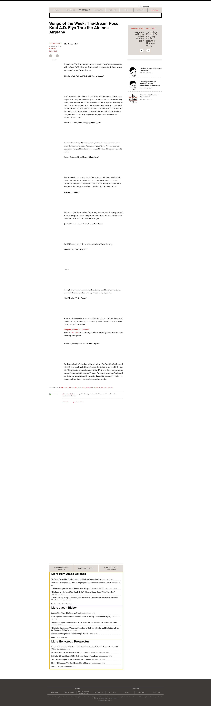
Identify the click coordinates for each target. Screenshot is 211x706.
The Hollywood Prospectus (84, 10)
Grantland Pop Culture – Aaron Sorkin (149, 96)
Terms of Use (51, 697)
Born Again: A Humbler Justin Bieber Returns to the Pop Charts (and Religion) (81, 616)
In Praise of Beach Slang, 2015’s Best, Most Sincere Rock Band (75, 656)
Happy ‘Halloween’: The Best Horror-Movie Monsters (71, 663)
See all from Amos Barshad (61, 604)
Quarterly (140, 10)
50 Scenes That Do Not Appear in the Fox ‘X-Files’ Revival (73, 652)
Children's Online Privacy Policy (87, 697)
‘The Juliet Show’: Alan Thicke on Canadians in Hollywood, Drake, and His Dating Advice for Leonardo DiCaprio (85, 629)
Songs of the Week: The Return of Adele (66, 613)
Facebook (50, 55)
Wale (111, 388)
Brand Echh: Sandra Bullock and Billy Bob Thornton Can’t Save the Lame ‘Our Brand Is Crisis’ (85, 647)
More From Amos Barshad (61, 568)
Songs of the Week (93, 388)
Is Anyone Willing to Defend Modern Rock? (139, 36)
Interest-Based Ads (101, 697)
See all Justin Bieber (59, 637)
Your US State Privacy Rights (70, 697)
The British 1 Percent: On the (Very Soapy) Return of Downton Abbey (152, 38)
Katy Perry (73, 388)
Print (54, 60)
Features (56, 10)
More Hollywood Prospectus (111, 568)
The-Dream (105, 388)
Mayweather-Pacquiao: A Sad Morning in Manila (70, 633)
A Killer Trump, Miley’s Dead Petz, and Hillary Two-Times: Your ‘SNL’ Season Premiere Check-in (84, 598)
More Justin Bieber (86, 568)
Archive (65, 402)
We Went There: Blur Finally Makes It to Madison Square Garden (76, 579)
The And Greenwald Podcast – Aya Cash (151, 69)
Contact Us (149, 697)
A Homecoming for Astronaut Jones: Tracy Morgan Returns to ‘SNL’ (77, 588)
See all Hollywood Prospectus (63, 667)
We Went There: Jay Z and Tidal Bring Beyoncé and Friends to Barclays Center (81, 582)
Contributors (98, 10)
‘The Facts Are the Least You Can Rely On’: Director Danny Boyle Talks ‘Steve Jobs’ (83, 592)
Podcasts (112, 10)
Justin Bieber (55, 43)
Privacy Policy (58, 697)
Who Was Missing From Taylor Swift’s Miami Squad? (71, 659)
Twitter (57, 55)
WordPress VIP (109, 700)
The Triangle (70, 10)
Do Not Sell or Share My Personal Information (133, 697)
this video (75, 332)
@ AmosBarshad (79, 402)
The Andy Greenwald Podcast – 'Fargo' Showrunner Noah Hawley (150, 83)
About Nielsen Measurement (114, 697)
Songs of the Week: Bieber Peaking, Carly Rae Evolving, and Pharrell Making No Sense (84, 622)
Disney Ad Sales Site (158, 697)
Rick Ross (81, 388)
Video (126, 10)
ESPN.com (154, 10)
